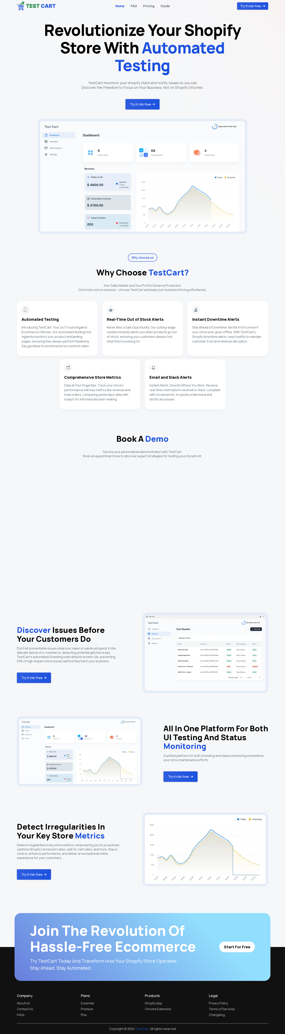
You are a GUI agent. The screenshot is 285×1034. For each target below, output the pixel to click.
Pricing (148, 6)
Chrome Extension (158, 1009)
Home (119, 6)
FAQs (20, 1015)
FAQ (134, 6)
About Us (23, 1003)
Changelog (217, 1015)
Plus (84, 1015)
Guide (165, 6)
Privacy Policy (218, 1003)
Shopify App (153, 1003)
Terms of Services (222, 1009)
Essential (87, 1003)
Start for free (237, 946)
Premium (87, 1009)
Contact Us (25, 1009)
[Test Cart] (36, 6)
